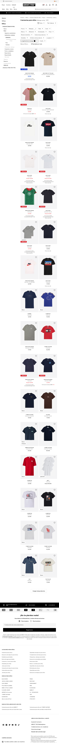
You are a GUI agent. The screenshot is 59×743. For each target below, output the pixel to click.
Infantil (14, 5)
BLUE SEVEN (5, 679)
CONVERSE (32, 696)
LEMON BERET (33, 683)
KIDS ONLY (32, 681)
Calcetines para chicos (7, 652)
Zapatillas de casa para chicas (37, 665)
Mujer (3, 5)
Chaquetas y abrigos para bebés (37, 657)
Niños (27, 17)
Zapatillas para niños (35, 670)
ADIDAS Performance (7, 692)
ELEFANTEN (5, 696)
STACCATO (32, 699)
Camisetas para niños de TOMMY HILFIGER (40, 707)
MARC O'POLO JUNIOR (7, 687)
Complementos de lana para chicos (38, 654)
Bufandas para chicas (35, 668)
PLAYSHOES (32, 687)
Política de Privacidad (7, 636)
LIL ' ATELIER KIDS (34, 692)
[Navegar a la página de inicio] (10, 719)
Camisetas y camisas (52, 17)
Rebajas (31, 28)
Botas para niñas (34, 661)
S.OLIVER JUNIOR (6, 690)
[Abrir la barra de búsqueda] (35, 9)
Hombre (8, 5)
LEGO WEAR (5, 683)
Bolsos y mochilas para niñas (36, 663)
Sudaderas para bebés (7, 657)
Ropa (43, 17)
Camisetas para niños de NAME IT (10, 707)
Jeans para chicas (6, 665)
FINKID (31, 679)
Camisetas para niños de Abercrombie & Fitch (40, 709)
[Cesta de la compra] (56, 5)
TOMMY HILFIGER (6, 694)
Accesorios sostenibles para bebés (38, 659)
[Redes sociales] (3, 725)
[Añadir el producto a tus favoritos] (36, 50)
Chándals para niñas (6, 663)
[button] (41, 23)
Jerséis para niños (6, 672)
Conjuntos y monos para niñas (9, 661)
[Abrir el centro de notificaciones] (50, 5)
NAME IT (32, 690)
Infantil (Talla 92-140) (35, 17)
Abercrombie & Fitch (6, 699)
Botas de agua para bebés (8, 659)
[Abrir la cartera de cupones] (43, 5)
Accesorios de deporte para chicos (10, 654)
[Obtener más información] (29, 81)
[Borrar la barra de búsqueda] (56, 9)
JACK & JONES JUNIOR (7, 681)
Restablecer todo (37, 44)
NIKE (31, 685)
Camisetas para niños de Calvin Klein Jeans (12, 709)
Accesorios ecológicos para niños (37, 672)
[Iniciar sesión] (46, 5)
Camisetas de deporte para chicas (10, 668)
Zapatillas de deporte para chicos (38, 652)
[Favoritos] (53, 5)
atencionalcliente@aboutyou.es (16, 637)
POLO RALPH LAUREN (7, 685)
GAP (31, 694)
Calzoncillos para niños (7, 670)
